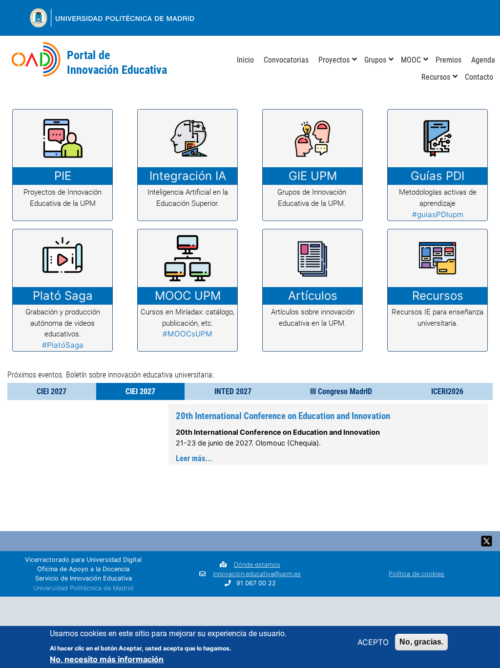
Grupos (375, 60)
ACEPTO (373, 642)
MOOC (411, 60)
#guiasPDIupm (437, 214)
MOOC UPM (188, 296)
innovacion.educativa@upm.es (257, 574)
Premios (448, 60)
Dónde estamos (257, 564)
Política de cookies (416, 574)
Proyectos (334, 60)
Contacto (479, 77)
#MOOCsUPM (187, 333)
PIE (62, 176)
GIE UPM (313, 176)
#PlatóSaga (62, 345)
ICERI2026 (447, 391)
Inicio (245, 60)
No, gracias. (421, 642)
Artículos (312, 296)
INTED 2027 (232, 391)
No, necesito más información (107, 659)
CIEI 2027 (51, 391)
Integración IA (187, 176)
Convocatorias (286, 60)
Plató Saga (63, 296)
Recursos (435, 77)
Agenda (483, 60)
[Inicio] (36, 63)
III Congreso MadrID (341, 391)
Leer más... (194, 458)
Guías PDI (437, 176)
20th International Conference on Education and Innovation (283, 416)
